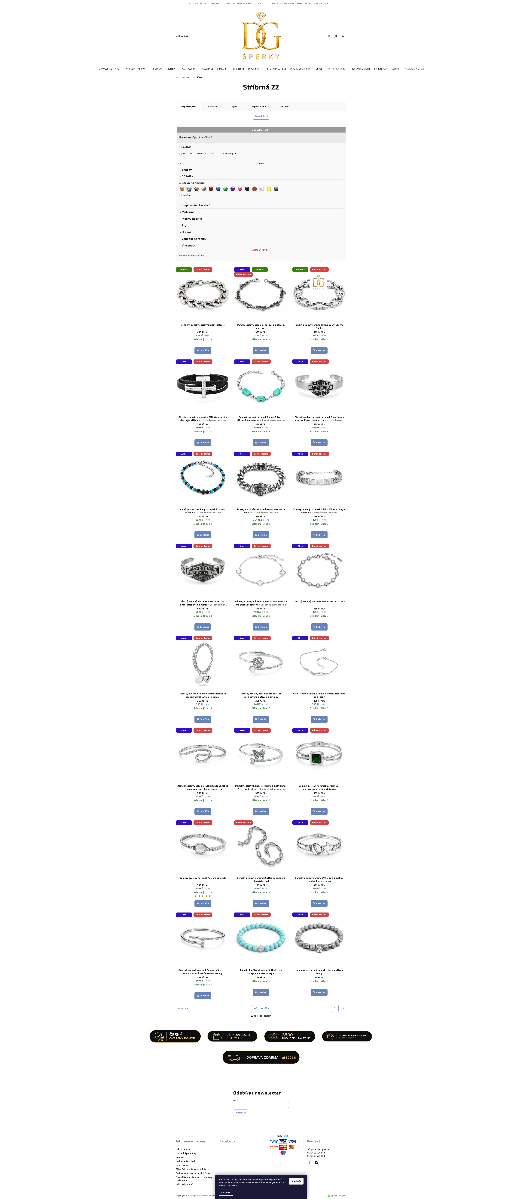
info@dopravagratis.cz (319, 1149)
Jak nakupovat (183, 1149)
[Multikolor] (196, 189)
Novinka (201, 153)
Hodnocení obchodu (186, 1161)
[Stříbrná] (189, 189)
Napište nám (182, 1165)
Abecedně (284, 106)
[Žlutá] (269, 189)
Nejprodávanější (260, 106)
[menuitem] (108, 69)
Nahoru (184, 1008)
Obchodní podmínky (186, 1153)
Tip (214, 153)
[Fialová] (232, 189)
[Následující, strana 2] (335, 1008)
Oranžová (188, 195)
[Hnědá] (254, 189)
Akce (187, 153)
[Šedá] (276, 189)
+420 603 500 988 (316, 1152)
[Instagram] (317, 1162)
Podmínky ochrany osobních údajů (193, 1173)
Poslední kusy (228, 153)
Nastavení (226, 1192)
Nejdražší (235, 106)
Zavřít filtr (260, 116)
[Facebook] (310, 1162)
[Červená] (211, 189)
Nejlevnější (213, 106)
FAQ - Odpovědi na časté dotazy (192, 1169)
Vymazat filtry (260, 250)
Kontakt (180, 1157)
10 (343, 1008)
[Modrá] (218, 189)
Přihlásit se (241, 1112)
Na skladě (189, 147)
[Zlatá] (182, 189)
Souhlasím (296, 1181)
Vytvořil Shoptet (338, 1195)
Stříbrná (208, 137)
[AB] (261, 189)
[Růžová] (240, 189)
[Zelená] (225, 189)
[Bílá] (203, 189)
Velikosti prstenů (184, 1184)
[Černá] (247, 189)
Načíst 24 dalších (261, 1008)
